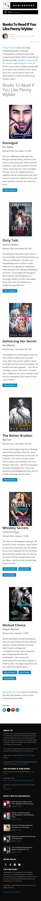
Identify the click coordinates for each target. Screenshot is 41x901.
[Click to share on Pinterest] (13, 710)
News (33, 36)
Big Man (21, 60)
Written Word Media (28, 755)
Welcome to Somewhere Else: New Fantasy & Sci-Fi (24, 837)
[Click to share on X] (8, 710)
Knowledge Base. (22, 764)
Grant (14, 34)
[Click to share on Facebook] (4, 710)
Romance (13, 38)
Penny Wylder (9, 47)
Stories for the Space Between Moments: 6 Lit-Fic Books (22, 826)
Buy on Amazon (9, 190)
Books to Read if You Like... (21, 36)
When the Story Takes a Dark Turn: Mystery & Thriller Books (22, 803)
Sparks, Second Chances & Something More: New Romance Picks (23, 815)
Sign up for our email (12, 692)
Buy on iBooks (9, 575)
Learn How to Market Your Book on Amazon (18, 780)
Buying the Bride (25, 63)
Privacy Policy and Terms (11, 892)
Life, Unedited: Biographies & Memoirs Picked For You (22, 848)
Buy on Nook (24, 569)
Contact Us (7, 789)
